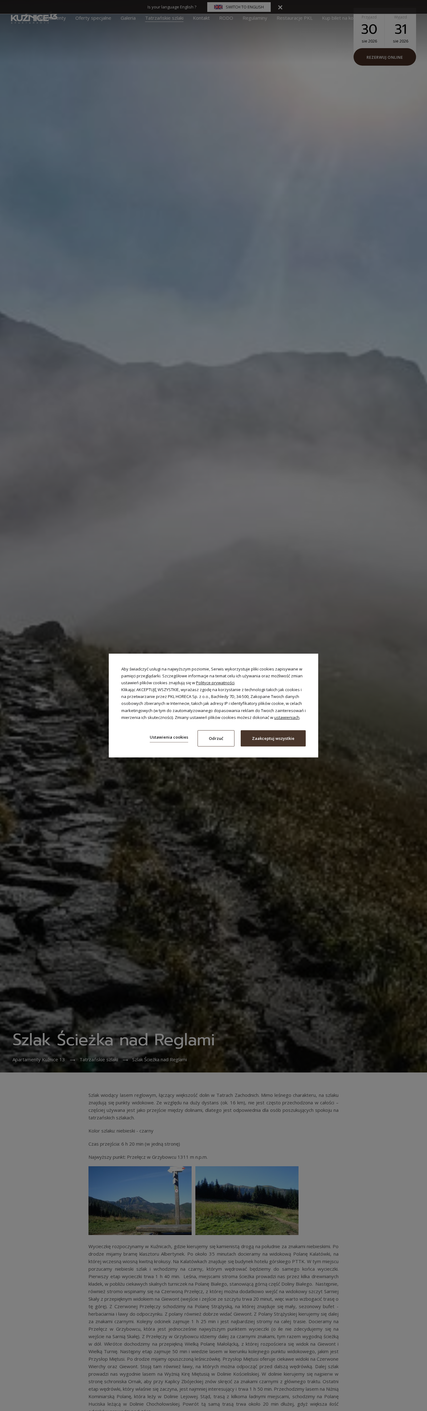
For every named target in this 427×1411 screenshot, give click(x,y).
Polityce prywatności (215, 682)
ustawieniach (286, 717)
